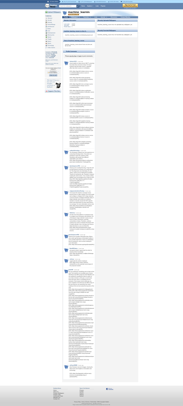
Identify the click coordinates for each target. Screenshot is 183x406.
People (49, 39)
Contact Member (125, 17)
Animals (50, 22)
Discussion (114, 17)
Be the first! (68, 45)
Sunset (81, 396)
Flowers (82, 390)
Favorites (87, 17)
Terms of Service (85, 401)
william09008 (73, 365)
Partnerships (93, 401)
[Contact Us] (53, 87)
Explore (89, 6)
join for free (72, 56)
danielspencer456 (75, 166)
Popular (103, 6)
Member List (56, 397)
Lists (97, 6)
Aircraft (50, 20)
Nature (49, 37)
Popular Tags (57, 394)
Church (81, 393)
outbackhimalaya (75, 150)
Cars (49, 30)
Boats (49, 28)
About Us (56, 391)
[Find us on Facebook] (110, 389)
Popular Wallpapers (58, 393)
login (79, 56)
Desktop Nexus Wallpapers (51, 6)
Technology (51, 45)
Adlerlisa (72, 213)
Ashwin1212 (73, 61)
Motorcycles (51, 35)
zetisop (72, 259)
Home (83, 6)
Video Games (51, 47)
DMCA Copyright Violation (103, 401)
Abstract (50, 18)
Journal (104, 17)
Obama (82, 394)
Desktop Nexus (88, 403)
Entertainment (51, 33)
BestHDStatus (74, 248)
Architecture (51, 26)
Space (49, 41)
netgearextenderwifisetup (77, 191)
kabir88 (71, 269)
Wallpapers (75, 17)
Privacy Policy (77, 401)
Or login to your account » (130, 7)
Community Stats (58, 396)
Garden (82, 391)
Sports (49, 43)
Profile (66, 17)
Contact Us (56, 399)
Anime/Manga (51, 24)
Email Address (53, 71)
